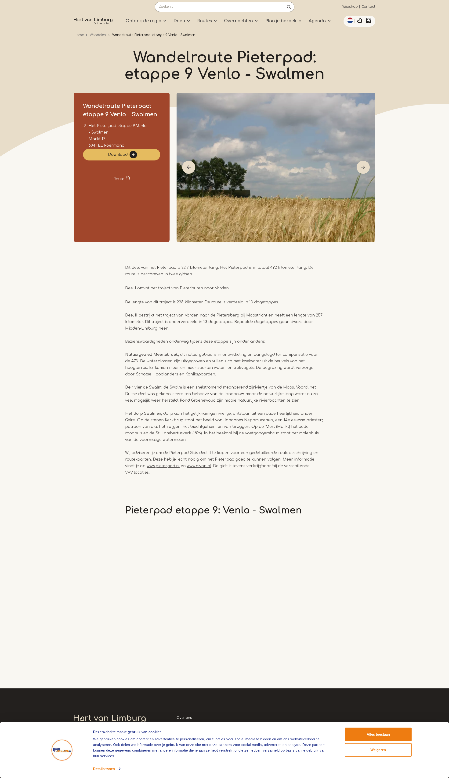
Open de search (288, 7)
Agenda (317, 20)
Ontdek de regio (143, 20)
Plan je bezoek (281, 20)
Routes (204, 20)
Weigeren (378, 750)
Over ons (184, 718)
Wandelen (98, 35)
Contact (368, 6)
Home (79, 35)
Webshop (350, 6)
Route (118, 179)
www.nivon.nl (199, 466)
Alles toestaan (378, 734)
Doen (179, 20)
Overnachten (238, 20)
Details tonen (104, 769)
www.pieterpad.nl (163, 466)
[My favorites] (359, 21)
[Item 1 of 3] (276, 167)
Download (118, 155)
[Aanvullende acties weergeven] (349, 20)
